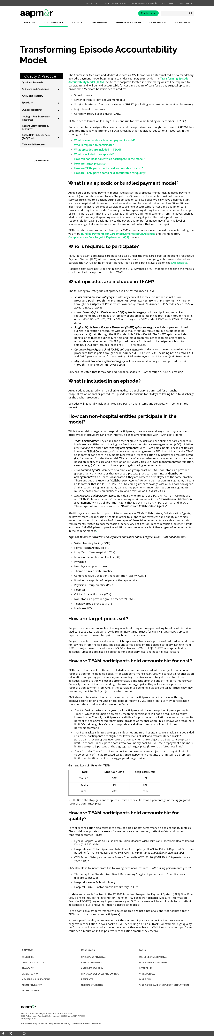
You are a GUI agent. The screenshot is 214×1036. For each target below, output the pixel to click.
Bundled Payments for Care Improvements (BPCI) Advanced (118, 233)
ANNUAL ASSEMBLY (91, 962)
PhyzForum (167, 3)
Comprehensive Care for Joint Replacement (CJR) (98, 237)
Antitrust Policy (62, 1023)
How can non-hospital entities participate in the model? (109, 159)
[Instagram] (24, 1033)
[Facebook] (3, 1033)
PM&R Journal (185, 3)
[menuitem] (29, 24)
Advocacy (77, 22)
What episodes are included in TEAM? (97, 149)
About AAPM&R (182, 22)
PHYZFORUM (145, 968)
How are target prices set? (91, 163)
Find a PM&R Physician (93, 957)
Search (191, 13)
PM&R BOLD (144, 979)
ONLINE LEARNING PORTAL (152, 957)
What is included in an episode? (94, 154)
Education (29, 22)
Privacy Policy (28, 1023)
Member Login (148, 13)
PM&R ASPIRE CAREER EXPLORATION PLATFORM (163, 985)
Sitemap (96, 1023)
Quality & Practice (53, 22)
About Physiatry (158, 22)
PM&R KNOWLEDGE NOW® (152, 962)
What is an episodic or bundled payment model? (104, 140)
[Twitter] (10, 1033)
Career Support (99, 22)
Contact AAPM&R (81, 1023)
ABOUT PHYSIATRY (32, 985)
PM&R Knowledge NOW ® (144, 3)
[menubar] (107, 24)
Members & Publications (128, 22)
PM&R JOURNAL (146, 974)
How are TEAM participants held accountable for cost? (108, 168)
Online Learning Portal (115, 3)
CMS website (179, 262)
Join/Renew (91, 3)
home (46, 14)
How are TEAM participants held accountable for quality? (110, 173)
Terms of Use (45, 1023)
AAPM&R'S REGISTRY (92, 968)
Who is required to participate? (94, 145)
